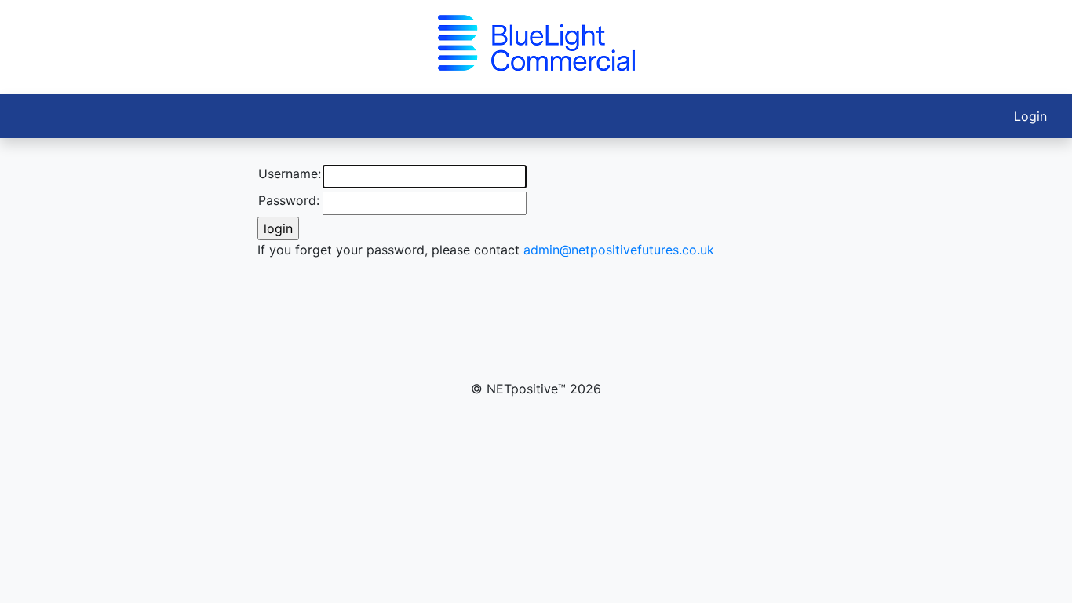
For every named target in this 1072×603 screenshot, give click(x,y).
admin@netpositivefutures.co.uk (618, 250)
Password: (288, 200)
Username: (289, 173)
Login (1030, 116)
